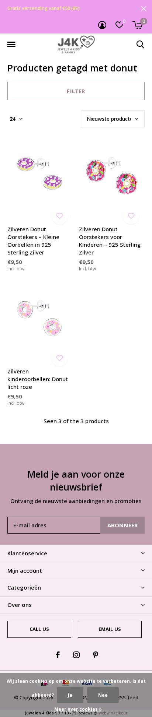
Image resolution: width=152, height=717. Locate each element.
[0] (137, 25)
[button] (11, 44)
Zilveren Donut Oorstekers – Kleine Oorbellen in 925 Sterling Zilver (33, 240)
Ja (70, 695)
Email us (110, 629)
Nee (103, 695)
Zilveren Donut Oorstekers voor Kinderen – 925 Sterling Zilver (110, 240)
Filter (76, 91)
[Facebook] (58, 655)
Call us (39, 629)
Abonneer (122, 525)
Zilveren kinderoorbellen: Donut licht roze (37, 379)
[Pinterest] (95, 655)
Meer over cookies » (78, 709)
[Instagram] (76, 655)
